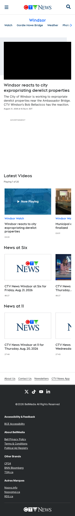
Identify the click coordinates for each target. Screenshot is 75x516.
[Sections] (6, 7)
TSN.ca (8, 472)
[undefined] (28, 213)
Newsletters (41, 378)
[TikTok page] (34, 391)
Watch (8, 25)
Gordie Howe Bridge (30, 25)
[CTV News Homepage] (37, 7)
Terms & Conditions (15, 443)
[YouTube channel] (41, 391)
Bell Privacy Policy (15, 439)
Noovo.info (10, 487)
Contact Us (24, 378)
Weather (52, 25)
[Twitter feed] (26, 391)
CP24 (7, 463)
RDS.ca (8, 496)
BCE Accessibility (14, 423)
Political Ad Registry (16, 447)
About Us (9, 378)
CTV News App (61, 378)
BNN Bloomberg (14, 467)
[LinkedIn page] (48, 391)
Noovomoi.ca (12, 491)
